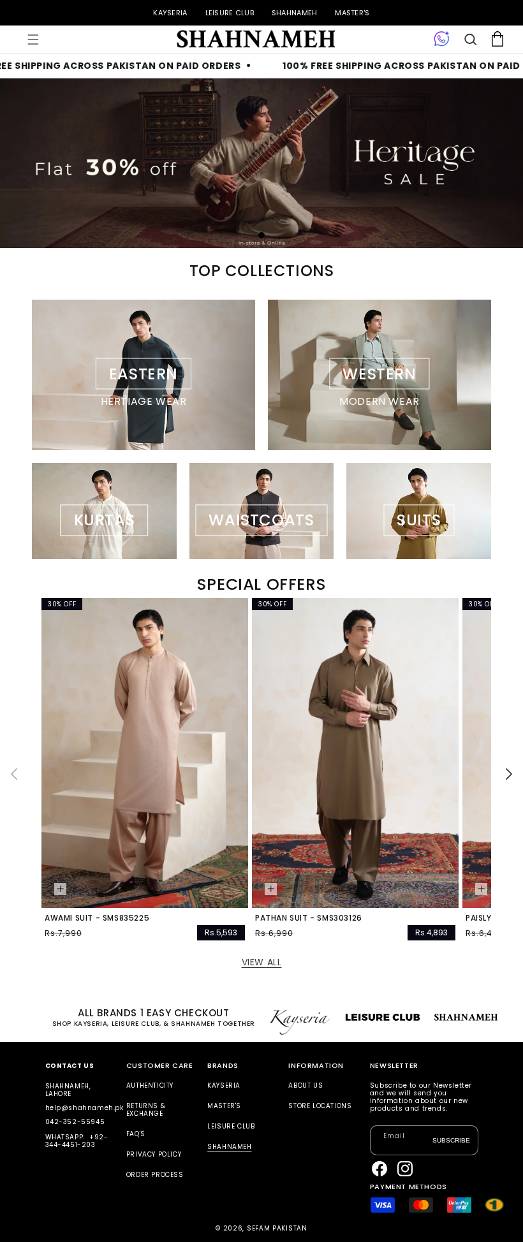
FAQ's (135, 1134)
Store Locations (319, 1106)
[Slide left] (14, 774)
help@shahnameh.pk (84, 1108)
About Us (305, 1086)
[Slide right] (509, 774)
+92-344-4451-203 (76, 1141)
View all (262, 962)
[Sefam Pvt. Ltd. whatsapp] (442, 39)
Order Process (155, 1175)
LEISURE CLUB (229, 13)
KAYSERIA (170, 13)
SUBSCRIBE (451, 1139)
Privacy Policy (153, 1154)
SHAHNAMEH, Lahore (68, 1090)
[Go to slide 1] (261, 235)
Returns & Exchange (145, 1109)
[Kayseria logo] (255, 39)
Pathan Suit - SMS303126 (308, 918)
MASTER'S (352, 13)
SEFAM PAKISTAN (277, 1228)
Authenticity (149, 1086)
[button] (33, 40)
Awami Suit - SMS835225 (97, 918)
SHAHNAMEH (294, 13)
